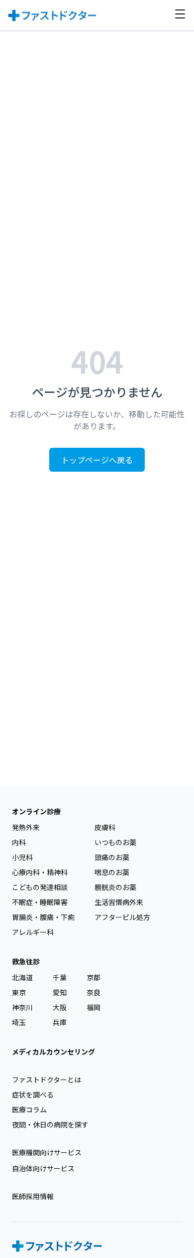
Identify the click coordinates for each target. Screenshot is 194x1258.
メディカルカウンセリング (53, 1052)
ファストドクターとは (46, 1079)
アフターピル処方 (122, 917)
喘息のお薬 (112, 872)
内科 (19, 842)
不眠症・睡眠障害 (40, 902)
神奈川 (22, 1007)
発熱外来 (26, 827)
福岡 (93, 1007)
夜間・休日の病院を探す (50, 1124)
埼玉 (19, 1022)
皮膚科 (105, 827)
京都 (93, 977)
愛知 (60, 992)
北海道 (22, 977)
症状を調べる (33, 1094)
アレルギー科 (33, 932)
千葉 (60, 977)
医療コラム (29, 1109)
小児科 (22, 857)
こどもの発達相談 (40, 887)
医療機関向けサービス (47, 1152)
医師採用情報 (33, 1196)
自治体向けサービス (43, 1168)
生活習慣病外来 (119, 902)
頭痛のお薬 (112, 857)
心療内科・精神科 (40, 872)
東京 (19, 992)
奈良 (93, 992)
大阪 (60, 1007)
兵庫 (60, 1022)
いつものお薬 (115, 842)
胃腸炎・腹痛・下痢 (43, 917)
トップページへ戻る (97, 460)
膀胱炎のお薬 (115, 887)
